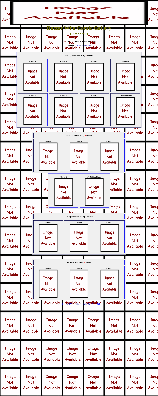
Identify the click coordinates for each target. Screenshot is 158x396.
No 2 (78, 45)
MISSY (96, 303)
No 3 (83, 45)
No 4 (88, 45)
